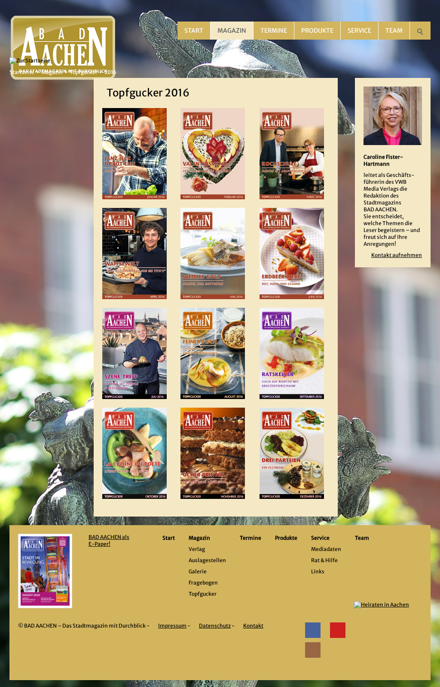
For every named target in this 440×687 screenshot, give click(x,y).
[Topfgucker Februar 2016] (212, 153)
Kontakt (253, 625)
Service (359, 30)
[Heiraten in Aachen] (386, 621)
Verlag (197, 549)
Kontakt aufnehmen (396, 255)
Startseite (21, 72)
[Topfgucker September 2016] (292, 353)
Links (317, 571)
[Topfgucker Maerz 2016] (292, 153)
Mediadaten (326, 549)
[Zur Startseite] (63, 21)
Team (394, 30)
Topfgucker (84, 72)
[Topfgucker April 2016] (134, 253)
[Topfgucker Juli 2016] (134, 353)
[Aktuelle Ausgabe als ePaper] (45, 571)
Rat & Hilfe (324, 560)
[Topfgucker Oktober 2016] (134, 453)
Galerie (198, 571)
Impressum (172, 625)
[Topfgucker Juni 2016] (292, 253)
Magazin (231, 30)
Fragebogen (203, 582)
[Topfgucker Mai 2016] (212, 253)
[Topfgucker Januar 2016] (134, 153)
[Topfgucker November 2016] (212, 453)
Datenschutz (215, 625)
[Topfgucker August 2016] (212, 353)
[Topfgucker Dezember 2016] (292, 453)
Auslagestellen (207, 560)
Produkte (317, 30)
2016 (110, 72)
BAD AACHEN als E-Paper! (109, 540)
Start (193, 30)
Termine (273, 30)
